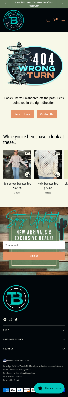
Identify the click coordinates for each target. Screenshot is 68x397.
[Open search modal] (48, 20)
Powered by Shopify (11, 380)
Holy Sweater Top (47, 183)
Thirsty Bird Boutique (29, 366)
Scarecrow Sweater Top (17, 183)
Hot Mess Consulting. (25, 373)
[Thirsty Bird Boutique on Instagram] (11, 320)
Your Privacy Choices (12, 376)
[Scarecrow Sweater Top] (17, 164)
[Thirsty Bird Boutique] (13, 20)
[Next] (63, 4)
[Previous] (5, 4)
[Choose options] (27, 174)
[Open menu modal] (63, 20)
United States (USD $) (16, 360)
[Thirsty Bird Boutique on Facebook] (5, 320)
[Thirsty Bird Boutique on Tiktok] (16, 320)
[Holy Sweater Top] (48, 164)
